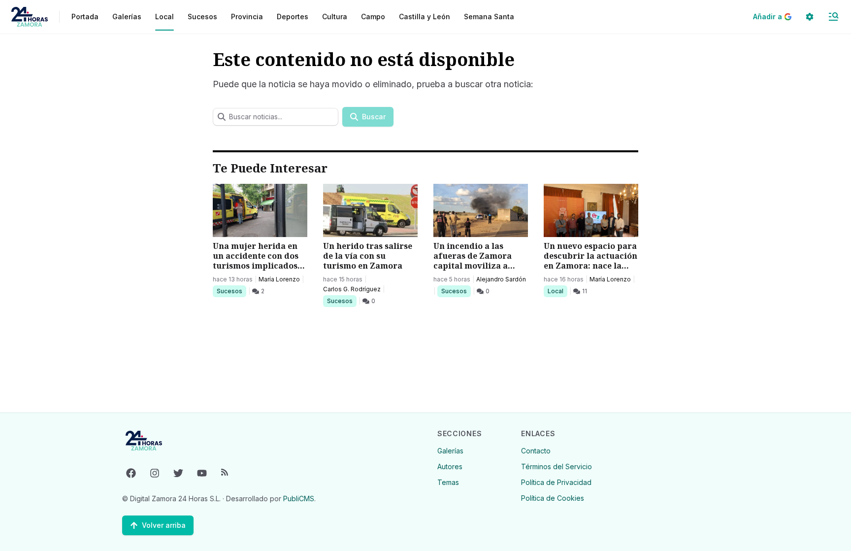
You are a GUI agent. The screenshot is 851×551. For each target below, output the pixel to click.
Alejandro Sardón (501, 279)
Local (557, 291)
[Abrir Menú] (833, 17)
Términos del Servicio (556, 466)
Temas (448, 482)
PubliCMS (298, 498)
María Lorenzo (279, 279)
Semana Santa (489, 16)
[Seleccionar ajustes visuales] (810, 17)
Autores (449, 466)
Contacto (536, 451)
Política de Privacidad (556, 482)
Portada (84, 16)
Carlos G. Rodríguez (352, 289)
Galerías (126, 16)
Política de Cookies (552, 498)
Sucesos (231, 291)
